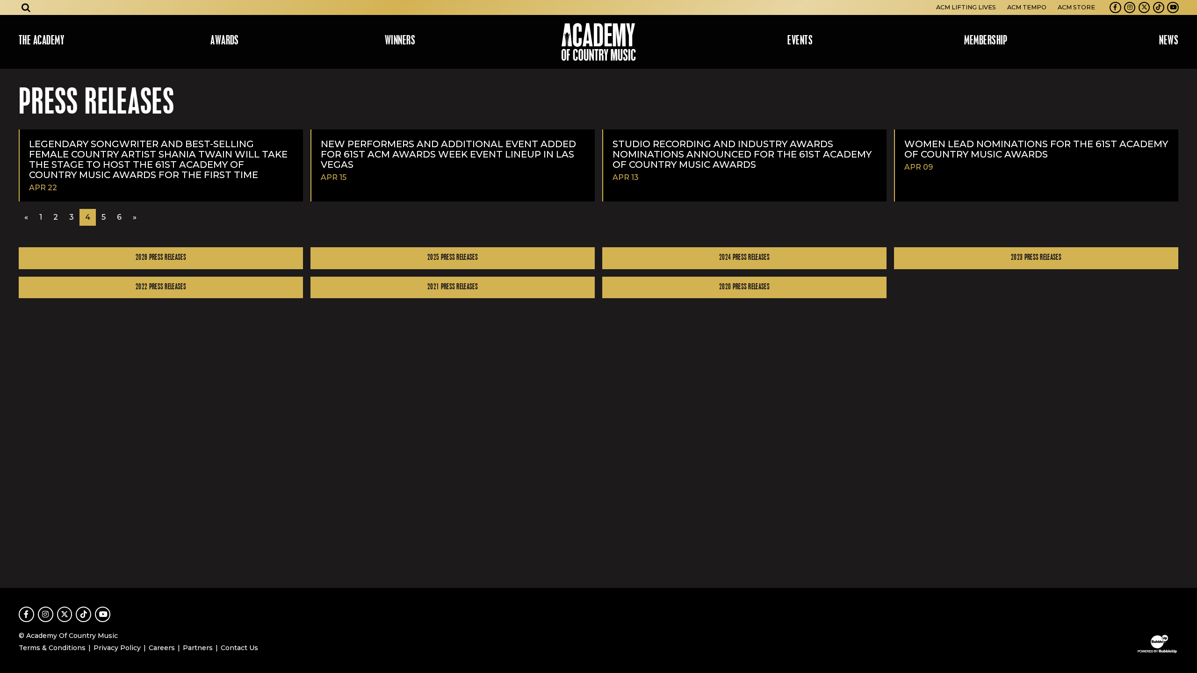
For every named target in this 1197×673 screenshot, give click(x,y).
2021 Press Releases (452, 287)
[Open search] (26, 7)
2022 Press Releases (161, 287)
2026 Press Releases (161, 257)
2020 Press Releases (744, 287)
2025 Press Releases (452, 257)
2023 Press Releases (1036, 257)
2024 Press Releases (744, 257)
